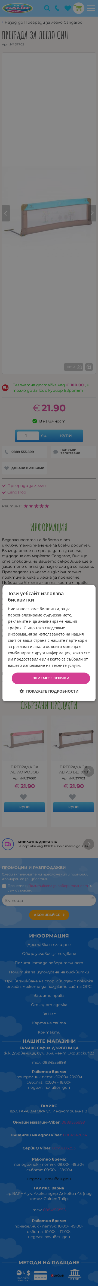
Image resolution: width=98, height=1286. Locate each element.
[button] (49, 691)
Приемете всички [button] (50, 678)
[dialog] (49, 643)
